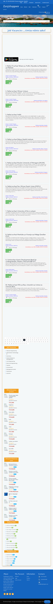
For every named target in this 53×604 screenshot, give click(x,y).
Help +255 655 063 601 (9, 1)
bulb (10, 419)
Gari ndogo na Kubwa (12, 529)
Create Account (45, 2)
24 (7, 339)
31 (22, 339)
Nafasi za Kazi (10, 560)
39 (38, 339)
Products (28, 578)
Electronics (34, 7)
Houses (43, 7)
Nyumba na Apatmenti (11, 538)
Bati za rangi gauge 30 (13, 494)
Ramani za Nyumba (11, 543)
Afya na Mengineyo (11, 556)
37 (34, 339)
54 (26, 341)
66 (7, 343)
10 (22, 338)
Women (25, 7)
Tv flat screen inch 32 (13, 501)
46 (9, 341)
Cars (39, 7)
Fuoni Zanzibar (43, 576)
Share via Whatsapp (13, 79)
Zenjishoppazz (11, 6)
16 (34, 338)
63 (45, 341)
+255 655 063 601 (44, 579)
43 (47, 339)
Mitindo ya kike (10, 533)
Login (16, 578)
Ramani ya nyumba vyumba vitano (13, 516)
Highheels (11, 405)
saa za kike (11, 448)
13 (28, 338)
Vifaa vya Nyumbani (11, 547)
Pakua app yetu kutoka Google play (26, 59)
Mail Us (25, 2)
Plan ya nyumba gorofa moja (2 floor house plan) (13, 479)
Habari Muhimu (10, 558)
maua (10, 426)
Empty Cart (48, 13)
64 (47, 341)
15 (32, 338)
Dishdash (11, 434)
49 (16, 341)
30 (20, 339)
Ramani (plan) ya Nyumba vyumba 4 (13, 465)
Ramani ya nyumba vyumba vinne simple (13, 472)
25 (9, 339)
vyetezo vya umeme (13, 441)
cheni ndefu (11, 412)
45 (7, 341)
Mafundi (9, 565)
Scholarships (10, 563)
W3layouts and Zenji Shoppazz (28, 601)
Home (21, 7)
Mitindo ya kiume (11, 535)
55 (28, 341)
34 (28, 339)
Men (30, 7)
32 (24, 339)
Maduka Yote (10, 554)
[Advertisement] (26, 47)
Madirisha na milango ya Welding (13, 487)
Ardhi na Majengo (11, 525)
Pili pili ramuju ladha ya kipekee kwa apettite (13, 396)
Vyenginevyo (10, 549)
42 (45, 339)
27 (13, 339)
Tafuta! (47, 21)
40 (40, 339)
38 (36, 339)
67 (9, 343)
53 (24, 341)
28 (15, 339)
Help (21, 2)
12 (26, 338)
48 (14, 341)
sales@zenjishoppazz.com (43, 584)
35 (30, 339)
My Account (37, 2)
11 (24, 338)
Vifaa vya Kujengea (11, 545)
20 (42, 338)
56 (30, 341)
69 (13, 343)
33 (26, 339)
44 (5, 341)
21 (44, 338)
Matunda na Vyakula (11, 531)
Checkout (31, 2)
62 (43, 341)
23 (5, 339)
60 (39, 341)
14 (30, 338)
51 (20, 341)
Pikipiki (8, 541)
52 (22, 341)
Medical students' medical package (13, 509)
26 (11, 339)
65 (5, 343)
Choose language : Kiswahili (21, 1)
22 (46, 338)
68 (11, 343)
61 (41, 341)
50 (18, 341)
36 (32, 339)
